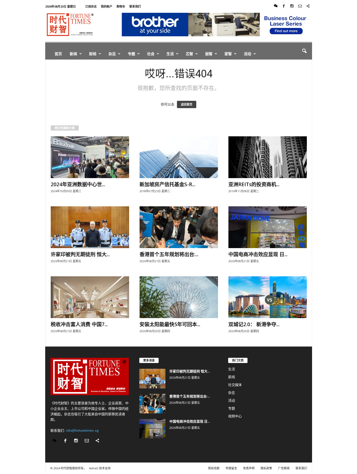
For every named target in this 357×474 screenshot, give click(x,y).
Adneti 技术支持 (100, 468)
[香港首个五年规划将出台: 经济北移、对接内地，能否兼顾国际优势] (179, 227)
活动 (247, 53)
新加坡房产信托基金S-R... (167, 184)
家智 (228, 53)
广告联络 (284, 468)
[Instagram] (292, 6)
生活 (170, 53)
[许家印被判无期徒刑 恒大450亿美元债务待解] (90, 227)
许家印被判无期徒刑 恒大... (80, 254)
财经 (92, 53)
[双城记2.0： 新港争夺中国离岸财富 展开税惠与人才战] (267, 297)
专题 (131, 53)
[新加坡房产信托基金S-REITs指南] (179, 157)
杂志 (112, 53)
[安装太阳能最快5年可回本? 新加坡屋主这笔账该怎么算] (179, 297)
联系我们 (135, 6)
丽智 (208, 53)
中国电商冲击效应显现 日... (257, 254)
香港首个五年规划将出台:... (169, 254)
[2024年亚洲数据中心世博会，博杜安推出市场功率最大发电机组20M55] (90, 157)
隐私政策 (266, 468)
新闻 (73, 53)
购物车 (121, 6)
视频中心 (235, 416)
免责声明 (249, 468)
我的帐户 (106, 6)
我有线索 (214, 468)
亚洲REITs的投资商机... (253, 184)
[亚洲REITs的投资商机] (267, 157)
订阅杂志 (91, 6)
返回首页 (186, 104)
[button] (304, 51)
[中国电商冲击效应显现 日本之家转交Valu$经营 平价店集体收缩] (267, 227)
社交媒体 (235, 385)
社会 (150, 53)
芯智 (189, 53)
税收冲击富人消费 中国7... (79, 324)
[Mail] (300, 6)
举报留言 (231, 468)
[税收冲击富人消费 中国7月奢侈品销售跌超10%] (90, 297)
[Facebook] (284, 6)
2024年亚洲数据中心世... (78, 184)
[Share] (308, 6)
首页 (58, 53)
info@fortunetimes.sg (82, 430)
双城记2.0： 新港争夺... (253, 324)
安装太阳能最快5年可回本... (170, 324)
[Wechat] (276, 6)
